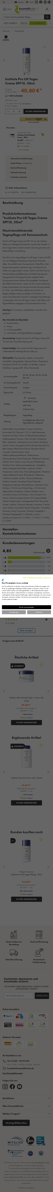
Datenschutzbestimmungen (32, 577)
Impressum (47, 577)
